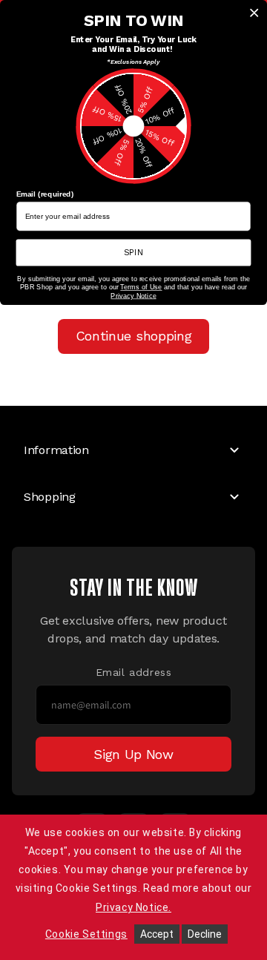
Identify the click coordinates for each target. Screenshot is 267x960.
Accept (157, 934)
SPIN (134, 252)
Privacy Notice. (133, 907)
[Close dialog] (254, 13)
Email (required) (45, 194)
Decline (205, 934)
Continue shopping (134, 335)
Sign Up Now (133, 754)
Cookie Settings (86, 934)
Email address (134, 672)
